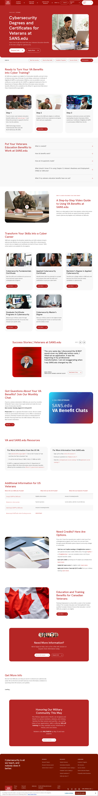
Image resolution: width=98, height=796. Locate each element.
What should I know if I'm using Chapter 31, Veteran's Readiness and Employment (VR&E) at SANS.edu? (62, 169)
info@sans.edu (71, 457)
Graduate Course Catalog (65, 770)
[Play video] (27, 207)
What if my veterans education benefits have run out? (53, 178)
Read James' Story (73, 372)
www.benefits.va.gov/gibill (18, 454)
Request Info (72, 2)
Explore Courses (47, 740)
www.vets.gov (21, 118)
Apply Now (84, 2)
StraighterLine (63, 554)
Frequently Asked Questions (84, 773)
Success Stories (73, 60)
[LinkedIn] (79, 789)
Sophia (89, 551)
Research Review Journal (48, 765)
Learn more (61, 562)
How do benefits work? (42, 153)
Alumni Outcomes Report (83, 770)
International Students (65, 765)
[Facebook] (72, 789)
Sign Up (8, 424)
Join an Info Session (40, 655)
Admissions (12, 12)
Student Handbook (64, 773)
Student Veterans (64, 762)
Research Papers (46, 762)
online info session (69, 454)
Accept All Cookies (80, 793)
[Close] (95, 793)
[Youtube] (75, 789)
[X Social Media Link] (68, 789)
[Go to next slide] (84, 342)
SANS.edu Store (63, 776)
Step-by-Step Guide (47, 60)
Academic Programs (61, 60)
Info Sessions (85, 60)
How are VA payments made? (44, 161)
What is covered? (40, 146)
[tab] (19, 2)
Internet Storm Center (47, 767)
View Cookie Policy (32, 794)
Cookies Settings (69, 793)
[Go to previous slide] (80, 342)
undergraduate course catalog (67, 460)
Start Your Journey (34, 60)
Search (65, 2)
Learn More (10, 286)
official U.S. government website (34, 467)
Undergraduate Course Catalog (67, 767)
